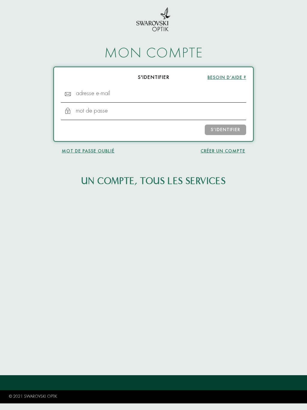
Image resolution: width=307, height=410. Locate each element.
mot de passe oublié (88, 151)
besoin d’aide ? (226, 77)
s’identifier (225, 130)
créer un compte (223, 151)
